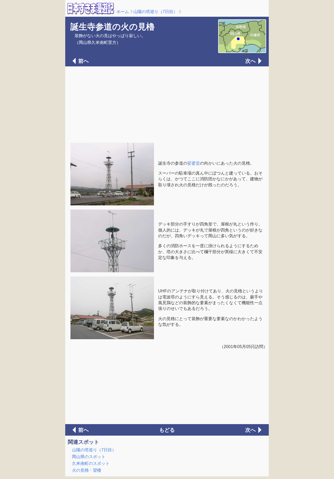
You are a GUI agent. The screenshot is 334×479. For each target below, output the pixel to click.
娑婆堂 (193, 163)
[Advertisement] (167, 104)
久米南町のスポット (91, 463)
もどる (167, 430)
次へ (250, 61)
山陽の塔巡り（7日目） (155, 11)
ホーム (122, 11)
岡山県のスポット (88, 456)
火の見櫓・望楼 (86, 470)
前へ (83, 61)
